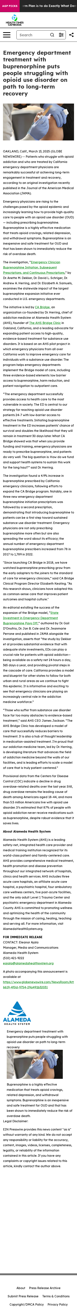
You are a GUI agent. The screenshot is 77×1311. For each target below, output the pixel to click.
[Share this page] (71, 35)
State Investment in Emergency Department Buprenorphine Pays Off (30, 618)
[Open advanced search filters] (61, 35)
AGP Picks (9, 6)
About (20, 1288)
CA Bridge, (42, 307)
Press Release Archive (45, 1288)
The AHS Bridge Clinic (45, 323)
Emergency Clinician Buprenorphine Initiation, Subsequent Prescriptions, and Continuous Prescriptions (33, 267)
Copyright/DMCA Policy (27, 1304)
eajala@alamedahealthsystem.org (28, 963)
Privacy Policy (57, 1304)
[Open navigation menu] (6, 35)
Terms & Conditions (56, 1296)
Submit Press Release (23, 1296)
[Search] (52, 35)
